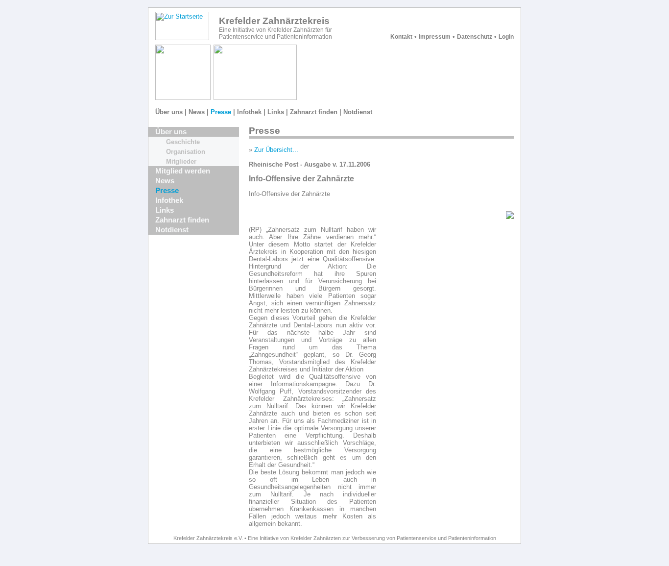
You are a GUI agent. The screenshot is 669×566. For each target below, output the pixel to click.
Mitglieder (181, 161)
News (197, 112)
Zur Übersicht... (276, 149)
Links (275, 112)
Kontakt (401, 36)
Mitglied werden (182, 171)
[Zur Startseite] (182, 38)
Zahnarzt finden (313, 112)
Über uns (169, 112)
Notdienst (357, 112)
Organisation (185, 151)
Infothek (249, 112)
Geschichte (183, 142)
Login (506, 36)
